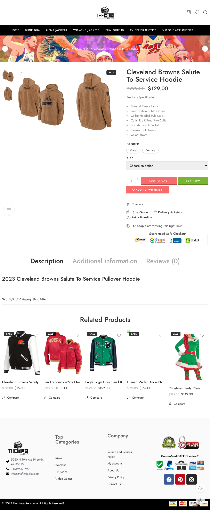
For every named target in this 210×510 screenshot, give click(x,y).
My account (114, 463)
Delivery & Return (170, 212)
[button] (133, 150)
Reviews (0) (163, 261)
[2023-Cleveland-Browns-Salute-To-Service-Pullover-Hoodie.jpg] (93, 101)
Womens (60, 465)
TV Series (61, 472)
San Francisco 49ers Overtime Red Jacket (63, 382)
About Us (113, 470)
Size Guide (139, 212)
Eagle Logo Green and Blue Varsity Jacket (105, 382)
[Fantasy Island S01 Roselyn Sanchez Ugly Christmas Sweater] (5, 49)
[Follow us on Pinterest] (12, 12)
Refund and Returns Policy (119, 454)
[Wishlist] (21, 73)
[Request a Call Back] (200, 488)
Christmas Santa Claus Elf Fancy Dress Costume (188, 388)
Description (46, 261)
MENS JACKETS (56, 30)
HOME (15, 30)
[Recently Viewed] (200, 500)
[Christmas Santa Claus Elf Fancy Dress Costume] (188, 356)
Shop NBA (39, 299)
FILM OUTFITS (114, 30)
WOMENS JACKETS (86, 30)
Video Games (63, 478)
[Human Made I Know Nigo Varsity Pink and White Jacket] (147, 353)
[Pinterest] (180, 479)
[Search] (205, 13)
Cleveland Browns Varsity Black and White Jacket (22, 382)
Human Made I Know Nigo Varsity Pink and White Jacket (147, 382)
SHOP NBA (32, 30)
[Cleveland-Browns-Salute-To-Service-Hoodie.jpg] (8, 75)
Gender (133, 144)
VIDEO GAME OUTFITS (177, 30)
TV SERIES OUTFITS (143, 30)
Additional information (104, 261)
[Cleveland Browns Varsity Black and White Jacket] (22, 353)
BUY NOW (193, 181)
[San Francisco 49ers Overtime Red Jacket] (63, 353)
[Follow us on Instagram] (20, 12)
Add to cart (159, 181)
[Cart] (189, 13)
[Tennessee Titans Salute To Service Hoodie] (205, 49)
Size (130, 158)
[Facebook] (169, 479)
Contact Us (114, 484)
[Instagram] (191, 479)
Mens (58, 458)
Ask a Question (141, 217)
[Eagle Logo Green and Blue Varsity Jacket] (105, 353)
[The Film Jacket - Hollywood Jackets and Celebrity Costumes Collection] (105, 12)
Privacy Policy (115, 477)
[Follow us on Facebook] (4, 12)
